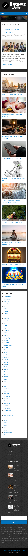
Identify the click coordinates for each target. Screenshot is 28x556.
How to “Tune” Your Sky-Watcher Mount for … (14, 508)
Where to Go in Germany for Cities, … (17, 467)
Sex (5, 413)
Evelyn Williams (7, 35)
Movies (6, 398)
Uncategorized (8, 432)
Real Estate (7, 408)
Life (5, 386)
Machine (6, 391)
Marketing (6, 393)
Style (5, 423)
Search (14, 522)
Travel (5, 430)
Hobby (6, 369)
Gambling (6, 357)
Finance (6, 350)
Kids (5, 381)
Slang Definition (8, 415)
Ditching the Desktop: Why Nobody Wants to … (13, 488)
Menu (2, 13)
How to (6, 374)
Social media (7, 418)
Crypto (6, 340)
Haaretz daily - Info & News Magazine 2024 (14, 550)
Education (4, 37)
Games (6, 359)
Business (6, 318)
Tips (5, 427)
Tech (5, 425)
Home (5, 372)
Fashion (6, 347)
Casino (6, 325)
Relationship (7, 410)
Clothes (6, 335)
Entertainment (8, 345)
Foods (5, 355)
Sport (5, 420)
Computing (7, 338)
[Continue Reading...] (7, 64)
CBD (5, 328)
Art (4, 306)
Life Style (6, 389)
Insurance (6, 379)
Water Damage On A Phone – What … (13, 498)
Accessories (7, 296)
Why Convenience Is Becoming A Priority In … (13, 478)
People (6, 406)
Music (5, 401)
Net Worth (7, 403)
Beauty (6, 311)
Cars (5, 323)
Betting (6, 313)
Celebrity (6, 330)
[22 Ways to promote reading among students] (14, 46)
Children (6, 333)
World (5, 435)
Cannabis (6, 321)
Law (5, 384)
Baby (5, 308)
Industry (6, 376)
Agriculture (7, 299)
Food (5, 352)
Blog (5, 316)
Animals (6, 304)
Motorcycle (7, 396)
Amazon (6, 301)
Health (6, 367)
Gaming (6, 364)
